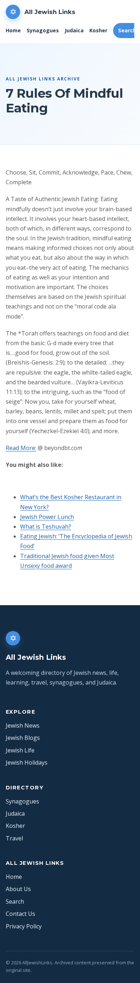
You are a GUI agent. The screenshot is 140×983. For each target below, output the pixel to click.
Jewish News (22, 725)
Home (13, 30)
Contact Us (20, 914)
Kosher (98, 30)
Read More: (21, 448)
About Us (18, 889)
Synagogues (43, 30)
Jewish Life (20, 750)
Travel (14, 838)
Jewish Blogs (23, 738)
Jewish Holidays (26, 762)
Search (15, 901)
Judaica (74, 30)
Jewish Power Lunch (47, 517)
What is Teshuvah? (45, 526)
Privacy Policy (24, 926)
